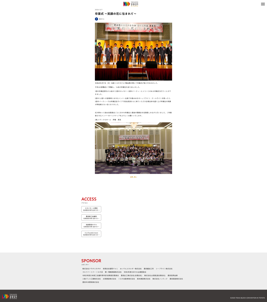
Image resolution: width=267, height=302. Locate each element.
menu (262, 4)
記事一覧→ (133, 177)
